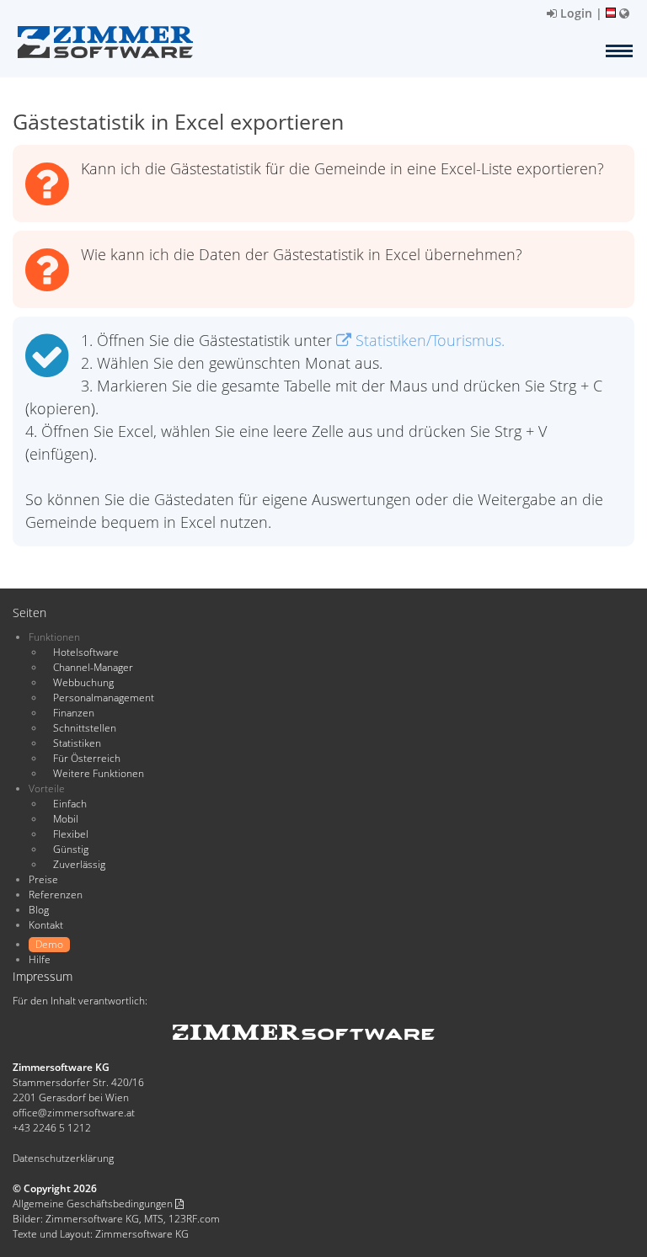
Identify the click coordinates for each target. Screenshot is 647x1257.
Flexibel (70, 834)
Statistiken (77, 743)
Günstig (70, 849)
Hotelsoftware (86, 652)
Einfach (70, 803)
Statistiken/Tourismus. (428, 340)
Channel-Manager (93, 667)
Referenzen (56, 894)
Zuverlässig (79, 864)
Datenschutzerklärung (63, 1158)
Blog (39, 910)
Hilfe (40, 959)
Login (574, 13)
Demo (49, 944)
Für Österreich (86, 758)
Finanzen (73, 713)
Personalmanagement (103, 697)
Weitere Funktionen (98, 773)
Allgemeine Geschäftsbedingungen (94, 1203)
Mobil (65, 819)
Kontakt (46, 925)
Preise (43, 879)
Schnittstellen (84, 728)
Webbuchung (83, 682)
